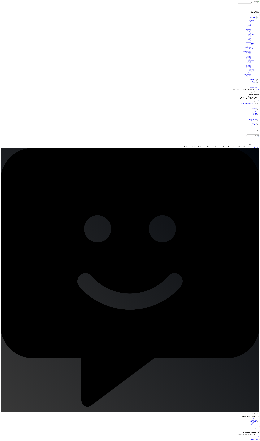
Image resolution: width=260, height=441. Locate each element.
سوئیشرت (249, 27)
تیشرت (249, 25)
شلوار (250, 31)
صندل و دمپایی (248, 63)
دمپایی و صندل (248, 52)
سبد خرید (255, 124)
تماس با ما (253, 82)
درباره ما (255, 121)
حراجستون (252, 79)
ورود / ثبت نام (254, 125)
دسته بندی (253, 18)
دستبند (252, 43)
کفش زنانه (251, 48)
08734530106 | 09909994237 (247, 103)
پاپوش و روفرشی (247, 51)
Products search (254, 2)
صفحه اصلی (252, 17)
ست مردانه (248, 42)
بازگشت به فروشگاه (254, 439)
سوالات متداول (253, 120)
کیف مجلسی (248, 76)
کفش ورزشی (248, 58)
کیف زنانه (252, 71)
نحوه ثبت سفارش (253, 119)
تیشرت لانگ (248, 29)
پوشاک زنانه (251, 20)
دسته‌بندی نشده (253, 87)
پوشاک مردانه (251, 34)
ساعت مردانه (248, 47)
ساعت (252, 44)
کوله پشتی (251, 69)
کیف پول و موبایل (247, 74)
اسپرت (249, 61)
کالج (250, 53)
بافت (250, 21)
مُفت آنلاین (257, 89)
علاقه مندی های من (255, 436)
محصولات (253, 80)
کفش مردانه (251, 60)
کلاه (250, 33)
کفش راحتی (248, 54)
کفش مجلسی (248, 57)
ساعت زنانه (248, 45)
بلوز (250, 22)
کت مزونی (249, 30)
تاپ (250, 24)
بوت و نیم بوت (248, 49)
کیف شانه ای (248, 75)
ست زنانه (249, 26)
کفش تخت (249, 56)
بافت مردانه (248, 36)
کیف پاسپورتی (248, 72)
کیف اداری (251, 70)
